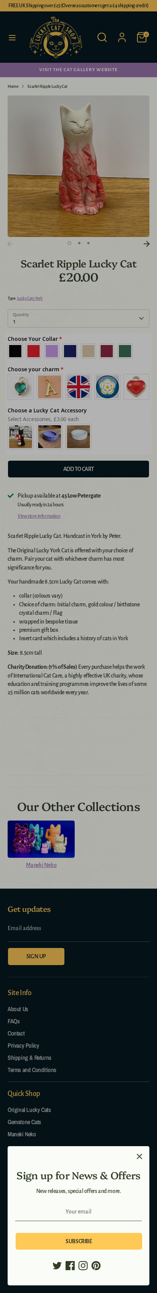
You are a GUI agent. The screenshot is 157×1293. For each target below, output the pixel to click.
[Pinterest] (96, 1265)
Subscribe (79, 1241)
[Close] (139, 1156)
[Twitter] (57, 1265)
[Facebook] (70, 1265)
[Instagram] (83, 1265)
